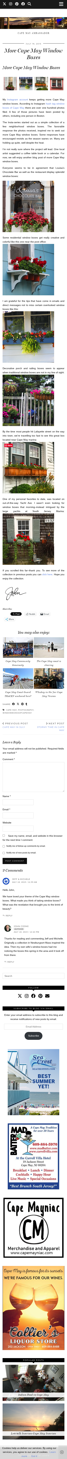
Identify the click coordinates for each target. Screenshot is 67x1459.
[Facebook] (23, 4)
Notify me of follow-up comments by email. (26, 846)
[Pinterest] (17, 4)
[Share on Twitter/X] (18, 704)
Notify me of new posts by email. (21, 853)
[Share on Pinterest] (22, 704)
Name (7, 796)
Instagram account (17, 99)
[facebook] (33, 996)
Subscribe (33, 1035)
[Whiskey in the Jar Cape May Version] (49, 678)
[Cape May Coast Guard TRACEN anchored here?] (18, 678)
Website (7, 822)
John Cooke (21, 926)
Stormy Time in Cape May (50, 727)
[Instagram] (10, 4)
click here (47, 574)
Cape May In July (15, 725)
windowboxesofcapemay (17, 713)
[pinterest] (40, 996)
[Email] (47, 996)
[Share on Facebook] (13, 704)
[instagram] (27, 996)
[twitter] (20, 996)
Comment (9, 759)
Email (6, 809)
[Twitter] (4, 4)
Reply (9, 915)
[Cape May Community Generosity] (18, 647)
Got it (34, 1456)
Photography (26, 710)
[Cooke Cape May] (33, 21)
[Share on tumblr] (26, 704)
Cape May (11, 710)
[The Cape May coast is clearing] (49, 647)
